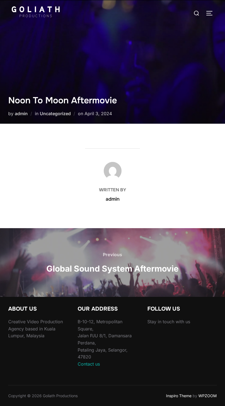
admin (21, 113)
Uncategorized (55, 113)
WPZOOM (207, 395)
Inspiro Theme (179, 395)
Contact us (89, 364)
